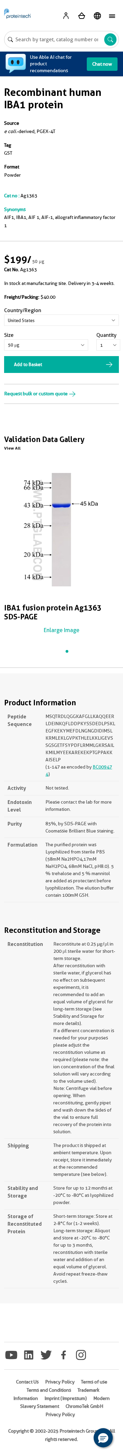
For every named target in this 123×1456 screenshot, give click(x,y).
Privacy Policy (59, 1382)
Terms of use (94, 1382)
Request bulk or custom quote (36, 393)
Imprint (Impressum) (65, 1398)
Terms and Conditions (49, 1390)
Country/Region (22, 310)
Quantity (106, 335)
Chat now (102, 64)
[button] (103, 1437)
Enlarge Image (61, 630)
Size (9, 335)
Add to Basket (28, 364)
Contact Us (27, 1382)
